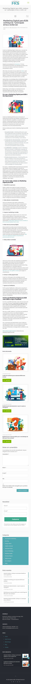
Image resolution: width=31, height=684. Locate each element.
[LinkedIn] (17, 681)
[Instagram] (19, 681)
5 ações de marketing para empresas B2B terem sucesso (14, 580)
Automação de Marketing (10, 538)
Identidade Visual (8, 548)
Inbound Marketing (9, 551)
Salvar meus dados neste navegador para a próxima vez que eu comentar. (14, 486)
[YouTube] (15, 681)
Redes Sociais (8, 558)
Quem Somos (8, 639)
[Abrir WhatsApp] (27, 680)
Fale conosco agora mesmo (9, 330)
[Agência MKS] (15, 3)
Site (3, 478)
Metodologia (8, 641)
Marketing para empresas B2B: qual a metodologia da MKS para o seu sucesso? (15, 593)
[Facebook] (11, 681)
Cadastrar (15, 519)
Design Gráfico (8, 543)
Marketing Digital (8, 553)
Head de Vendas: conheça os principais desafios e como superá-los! (15, 574)
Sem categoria (8, 560)
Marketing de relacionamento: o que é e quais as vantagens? (14, 586)
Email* (6, 511)
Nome (4, 467)
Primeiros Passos (8, 556)
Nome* (6, 505)
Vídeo (6, 563)
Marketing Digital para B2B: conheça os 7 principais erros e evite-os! (15, 599)
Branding (7, 541)
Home (6, 636)
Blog (6, 644)
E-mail (4, 473)
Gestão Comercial (9, 546)
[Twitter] (13, 681)
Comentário (5, 454)
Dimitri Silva (13, 27)
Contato (6, 647)
